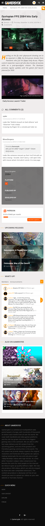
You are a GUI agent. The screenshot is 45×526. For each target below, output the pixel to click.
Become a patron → (34, 220)
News (3, 489)
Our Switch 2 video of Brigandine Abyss (20, 380)
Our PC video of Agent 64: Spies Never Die (21, 401)
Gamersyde (16, 519)
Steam (25, 60)
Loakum (10, 298)
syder (5, 116)
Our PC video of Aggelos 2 (15, 358)
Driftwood (11, 325)
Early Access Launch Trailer (14, 101)
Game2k (6, 22)
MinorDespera (8, 139)
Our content (6, 494)
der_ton (10, 288)
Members (5, 282)
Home (5, 8)
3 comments (8, 25)
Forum (4, 502)
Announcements (16, 282)
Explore (4, 498)
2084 (19, 58)
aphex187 (11, 293)
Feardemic (8, 193)
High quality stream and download (30, 96)
